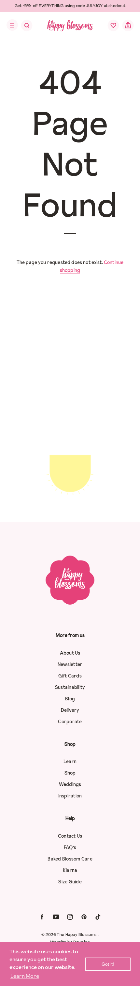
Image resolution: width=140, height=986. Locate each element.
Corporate (70, 721)
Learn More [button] (24, 975)
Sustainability (70, 687)
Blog (70, 698)
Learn (70, 761)
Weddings (70, 784)
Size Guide (70, 881)
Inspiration (70, 796)
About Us (70, 653)
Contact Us (70, 836)
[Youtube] (56, 916)
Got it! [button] (108, 964)
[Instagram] (70, 916)
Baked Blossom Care (70, 859)
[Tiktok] (98, 916)
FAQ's (70, 847)
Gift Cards (70, 676)
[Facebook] (42, 916)
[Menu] (10, 25)
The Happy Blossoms (77, 934)
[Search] (22, 27)
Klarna (70, 870)
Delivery (70, 710)
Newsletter (70, 664)
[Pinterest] (84, 916)
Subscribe (70, 498)
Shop (70, 773)
